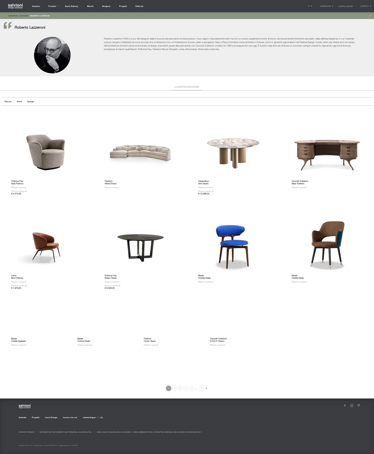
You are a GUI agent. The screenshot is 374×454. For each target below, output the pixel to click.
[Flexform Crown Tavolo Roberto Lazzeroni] (166, 304)
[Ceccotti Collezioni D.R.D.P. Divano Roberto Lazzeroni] (232, 304)
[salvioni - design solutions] (15, 6)
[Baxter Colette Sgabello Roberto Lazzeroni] (33, 304)
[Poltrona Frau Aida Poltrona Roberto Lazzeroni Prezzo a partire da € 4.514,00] (47, 115)
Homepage (13, 16)
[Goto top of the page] (370, 16)
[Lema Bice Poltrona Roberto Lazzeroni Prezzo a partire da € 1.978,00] (47, 209)
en (102, 417)
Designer (24, 16)
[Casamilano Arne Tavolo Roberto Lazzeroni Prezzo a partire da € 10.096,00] (233, 115)
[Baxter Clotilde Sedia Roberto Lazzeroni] (233, 209)
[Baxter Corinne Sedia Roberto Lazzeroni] (99, 304)
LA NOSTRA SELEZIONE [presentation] (186, 86)
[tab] (187, 87)
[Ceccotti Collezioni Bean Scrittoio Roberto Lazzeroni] (327, 115)
